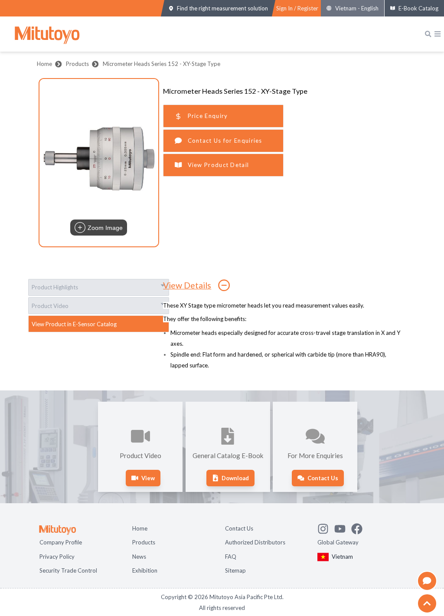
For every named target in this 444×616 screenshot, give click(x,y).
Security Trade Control (68, 570)
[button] (98, 162)
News (139, 556)
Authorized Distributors (255, 542)
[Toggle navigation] (437, 33)
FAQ (230, 556)
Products (77, 63)
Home (44, 63)
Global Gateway (338, 542)
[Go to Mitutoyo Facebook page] (359, 527)
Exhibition (144, 570)
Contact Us (239, 528)
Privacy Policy (57, 556)
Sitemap (235, 570)
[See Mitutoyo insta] (325, 527)
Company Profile (60, 542)
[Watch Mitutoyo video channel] (342, 527)
